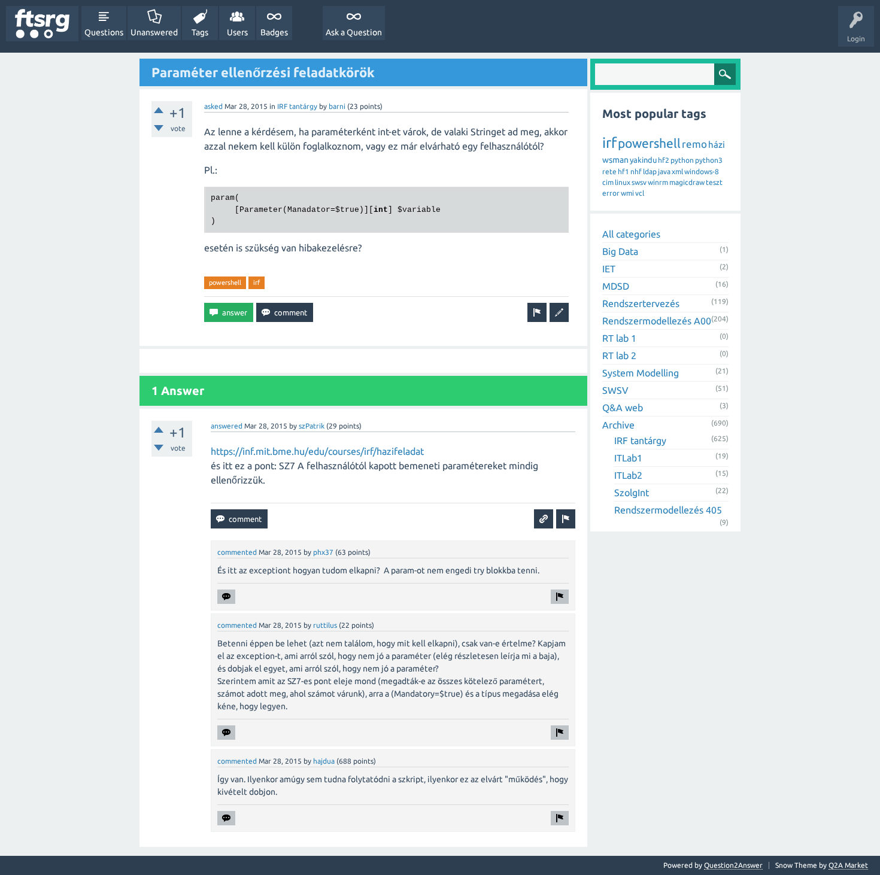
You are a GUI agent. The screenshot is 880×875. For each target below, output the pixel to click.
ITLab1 (628, 457)
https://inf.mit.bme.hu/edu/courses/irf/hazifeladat (317, 451)
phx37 (323, 552)
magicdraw (687, 182)
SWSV (615, 390)
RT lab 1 (619, 338)
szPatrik (311, 426)
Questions (103, 32)
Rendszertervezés (640, 303)
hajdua (324, 761)
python (682, 160)
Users (237, 32)
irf (256, 282)
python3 (709, 160)
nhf (636, 171)
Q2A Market (848, 865)
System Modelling (640, 372)
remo (694, 144)
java (664, 171)
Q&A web (622, 407)
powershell (225, 282)
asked (213, 106)
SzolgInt (631, 492)
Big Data (620, 251)
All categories (631, 234)
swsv (639, 182)
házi (716, 144)
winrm (658, 182)
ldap (650, 171)
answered (226, 426)
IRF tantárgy (297, 106)
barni (337, 106)
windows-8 (701, 171)
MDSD (615, 286)
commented (237, 552)
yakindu (643, 160)
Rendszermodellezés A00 (656, 320)
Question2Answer (733, 865)
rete (609, 171)
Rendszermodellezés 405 (668, 510)
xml (677, 171)
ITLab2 (628, 475)
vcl (639, 193)
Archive (618, 425)
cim (608, 182)
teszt (714, 182)
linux (622, 182)
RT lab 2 (619, 355)
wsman (615, 160)
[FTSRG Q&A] (42, 23)
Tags (200, 32)
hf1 (623, 171)
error (611, 193)
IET (608, 268)
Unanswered (154, 32)
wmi (627, 193)
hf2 (663, 160)
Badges (274, 32)
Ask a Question (354, 32)
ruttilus (325, 625)
